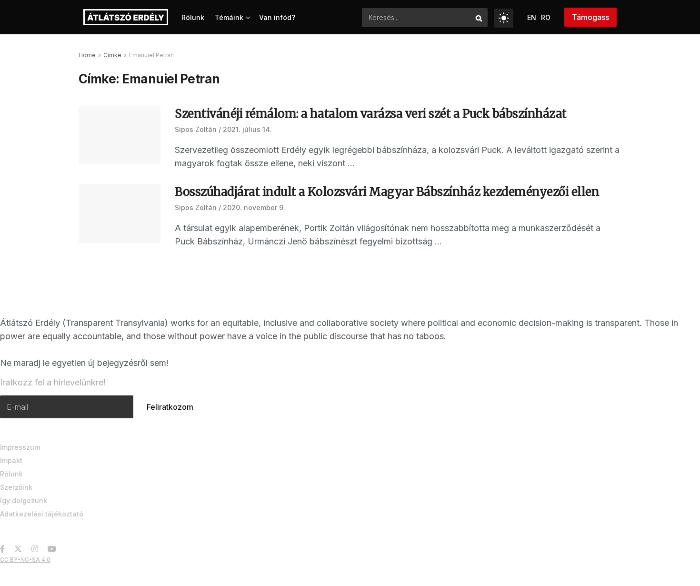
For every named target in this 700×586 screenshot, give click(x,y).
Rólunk (192, 17)
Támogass (590, 17)
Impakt (11, 460)
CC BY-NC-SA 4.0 (25, 559)
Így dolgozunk (23, 500)
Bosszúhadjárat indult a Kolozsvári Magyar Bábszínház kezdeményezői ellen (387, 191)
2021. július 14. (247, 129)
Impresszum (20, 447)
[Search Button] (479, 17)
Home (87, 55)
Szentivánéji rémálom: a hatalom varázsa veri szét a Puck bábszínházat (371, 113)
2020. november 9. (254, 207)
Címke (112, 55)
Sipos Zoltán (196, 129)
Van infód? (277, 17)
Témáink (229, 17)
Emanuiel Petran (151, 55)
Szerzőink (16, 487)
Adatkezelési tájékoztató (41, 514)
